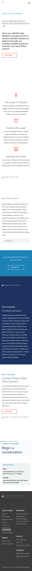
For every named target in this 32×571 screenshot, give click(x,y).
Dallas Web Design (14, 567)
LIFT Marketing (25, 567)
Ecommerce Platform (22, 521)
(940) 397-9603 (24, 556)
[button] (29, 3)
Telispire (5, 567)
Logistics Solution (21, 524)
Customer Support (21, 519)
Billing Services (20, 516)
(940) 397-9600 (25, 553)
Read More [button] (9, 240)
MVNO (17, 354)
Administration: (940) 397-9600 (15, 480)
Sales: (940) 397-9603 (11, 482)
